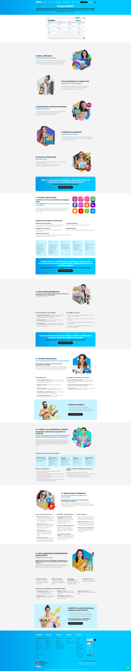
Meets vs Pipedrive (80, 648)
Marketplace (58, 642)
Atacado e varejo (39, 655)
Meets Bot (48, 642)
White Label (38, 653)
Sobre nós (78, 638)
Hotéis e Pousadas (39, 646)
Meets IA (47, 644)
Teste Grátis (83, 2)
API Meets (58, 638)
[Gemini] (92, 640)
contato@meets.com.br (70, 642)
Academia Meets (80, 656)
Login (91, 2)
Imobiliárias (38, 649)
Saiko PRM (47, 648)
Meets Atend (48, 640)
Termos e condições (60, 646)
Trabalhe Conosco (80, 654)
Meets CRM (48, 638)
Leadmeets (48, 646)
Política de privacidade (60, 648)
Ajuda (44, 6)
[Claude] (90, 640)
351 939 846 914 (69, 638)
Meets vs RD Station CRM (80, 650)
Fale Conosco (79, 653)
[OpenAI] (88, 640)
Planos (73, 2)
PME (36, 651)
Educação (37, 642)
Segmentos (50, 2)
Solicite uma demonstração (65, 187)
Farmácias (38, 644)
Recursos (44, 2)
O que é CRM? (79, 646)
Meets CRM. (53, 669)
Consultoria (58, 640)
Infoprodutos (38, 648)
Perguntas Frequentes (60, 644)
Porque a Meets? (66, 2)
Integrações (57, 2)
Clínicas (37, 640)
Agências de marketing (40, 638)
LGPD (57, 649)
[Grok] (95, 640)
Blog (77, 2)
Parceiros (78, 642)
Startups (37, 657)
